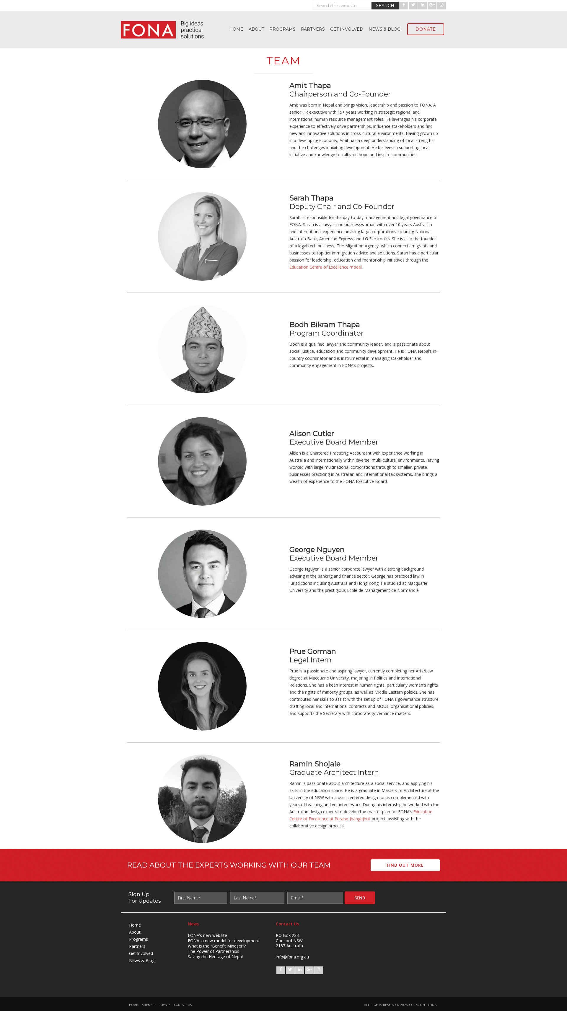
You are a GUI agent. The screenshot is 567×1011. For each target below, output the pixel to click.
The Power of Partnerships (213, 951)
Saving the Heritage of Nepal (215, 956)
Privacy (164, 1005)
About (135, 932)
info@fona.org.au (292, 957)
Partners (137, 946)
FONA (165, 30)
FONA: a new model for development (223, 940)
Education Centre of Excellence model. (326, 267)
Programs (138, 939)
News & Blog (141, 960)
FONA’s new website (207, 935)
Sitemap (148, 1005)
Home (135, 925)
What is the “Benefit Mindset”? (217, 946)
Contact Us (183, 1005)
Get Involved (141, 953)
